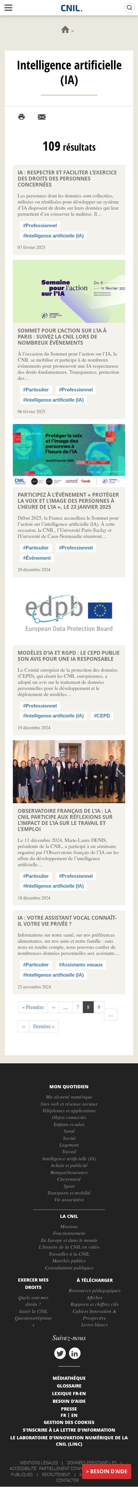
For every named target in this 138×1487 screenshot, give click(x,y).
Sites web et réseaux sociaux (69, 1103)
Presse (69, 1408)
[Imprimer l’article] (21, 117)
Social (69, 1138)
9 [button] (101, 1006)
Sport (69, 1186)
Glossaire (69, 1385)
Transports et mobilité (69, 1192)
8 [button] (90, 1008)
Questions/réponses (33, 1321)
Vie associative (69, 1199)
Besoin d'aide (108, 1471)
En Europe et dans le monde (69, 1240)
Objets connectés (69, 1117)
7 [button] (79, 1006)
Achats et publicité (69, 1165)
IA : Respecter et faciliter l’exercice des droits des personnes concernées (67, 178)
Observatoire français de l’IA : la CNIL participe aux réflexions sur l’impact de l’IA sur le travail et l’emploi (65, 820)
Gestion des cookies (69, 1422)
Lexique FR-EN (69, 1393)
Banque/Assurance (69, 1172)
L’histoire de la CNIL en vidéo (69, 1246)
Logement (69, 1144)
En (74, 1415)
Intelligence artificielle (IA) (69, 1158)
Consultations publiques (69, 1267)
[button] (33, 1007)
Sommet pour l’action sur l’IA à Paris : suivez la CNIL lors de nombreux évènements (62, 336)
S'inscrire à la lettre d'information (69, 1430)
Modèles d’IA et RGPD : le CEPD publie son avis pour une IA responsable (69, 655)
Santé (69, 1131)
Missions (69, 1226)
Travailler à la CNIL (69, 1254)
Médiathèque (69, 1378)
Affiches (94, 1297)
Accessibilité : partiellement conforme (51, 1468)
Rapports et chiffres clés (95, 1304)
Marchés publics (69, 1260)
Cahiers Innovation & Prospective (94, 1314)
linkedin (75, 1353)
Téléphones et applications (69, 1110)
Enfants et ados (69, 1124)
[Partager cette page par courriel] (41, 117)
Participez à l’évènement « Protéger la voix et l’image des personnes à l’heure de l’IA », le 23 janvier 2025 (68, 500)
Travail (69, 1151)
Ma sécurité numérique (69, 1096)
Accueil (65, 29)
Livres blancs (94, 1324)
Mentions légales (39, 1463)
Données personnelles (91, 1463)
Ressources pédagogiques (95, 1290)
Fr (63, 1415)
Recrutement (56, 1474)
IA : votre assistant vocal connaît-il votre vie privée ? (67, 920)
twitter (60, 1353)
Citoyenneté (69, 1179)
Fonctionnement (69, 1233)
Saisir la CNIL (33, 1311)
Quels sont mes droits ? (33, 1300)
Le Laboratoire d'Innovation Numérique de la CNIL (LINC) (69, 1440)
